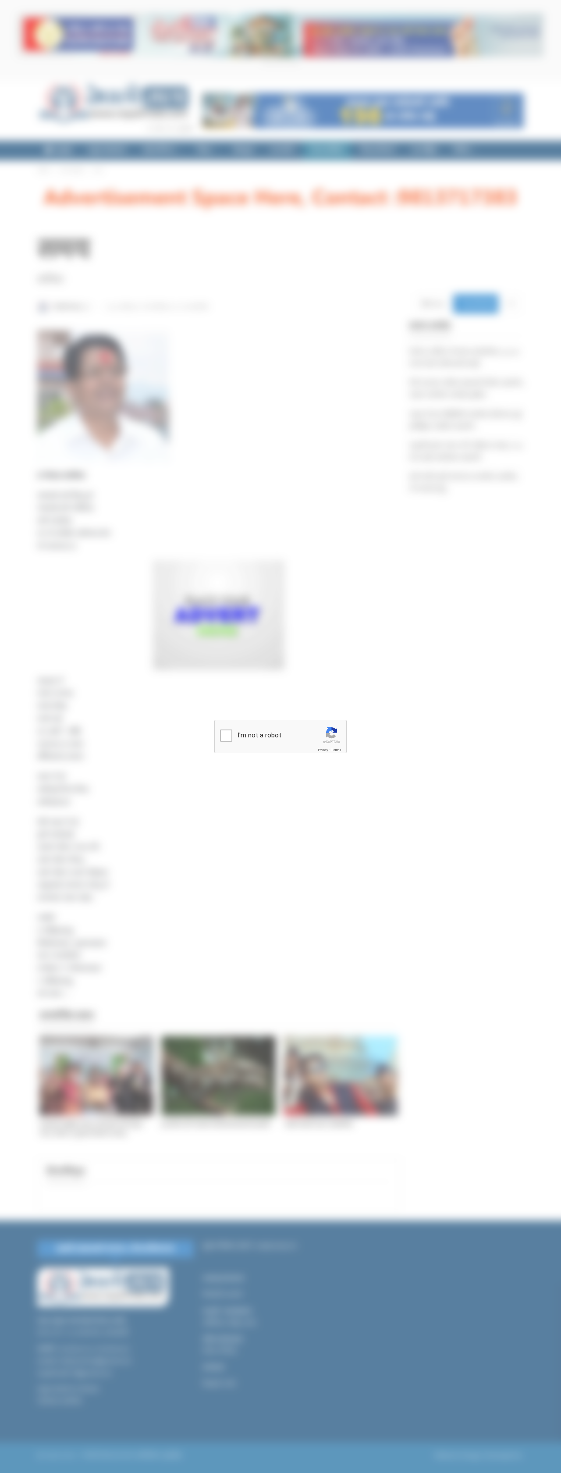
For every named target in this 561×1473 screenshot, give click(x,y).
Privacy (323, 750)
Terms (336, 750)
